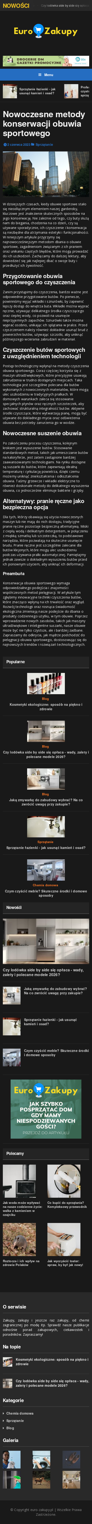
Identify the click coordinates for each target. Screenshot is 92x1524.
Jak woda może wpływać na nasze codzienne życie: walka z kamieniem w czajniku (22, 1208)
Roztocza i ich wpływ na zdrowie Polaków (21, 1263)
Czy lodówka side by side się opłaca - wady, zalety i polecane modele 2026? (46, 754)
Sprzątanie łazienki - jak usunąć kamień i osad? (37, 91)
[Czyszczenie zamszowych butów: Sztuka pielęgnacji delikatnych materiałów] (76, 1459)
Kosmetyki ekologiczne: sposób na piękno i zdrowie (46, 706)
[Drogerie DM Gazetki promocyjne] (46, 60)
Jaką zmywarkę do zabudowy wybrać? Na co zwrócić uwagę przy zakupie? (46, 801)
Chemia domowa (45, 885)
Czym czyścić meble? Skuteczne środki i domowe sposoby (46, 893)
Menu (48, 74)
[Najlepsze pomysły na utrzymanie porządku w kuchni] (76, 1480)
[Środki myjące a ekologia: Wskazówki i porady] (16, 1459)
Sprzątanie (44, 144)
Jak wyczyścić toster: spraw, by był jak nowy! (65, 1263)
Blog (45, 699)
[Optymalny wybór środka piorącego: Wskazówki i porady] (46, 1480)
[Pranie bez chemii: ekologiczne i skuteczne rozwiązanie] (46, 1459)
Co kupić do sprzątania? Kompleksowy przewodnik (67, 1204)
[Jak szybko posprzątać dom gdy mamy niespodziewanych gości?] (46, 1109)
